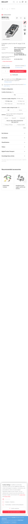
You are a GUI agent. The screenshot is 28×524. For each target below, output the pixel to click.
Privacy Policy (7, 496)
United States (6, 522)
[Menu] (25, 2)
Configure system (8, 82)
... (7, 8)
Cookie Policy (22, 494)
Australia (14, 522)
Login (7, 65)
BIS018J (13, 8)
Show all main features (7, 61)
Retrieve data (19, 67)
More (25, 127)
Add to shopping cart (19, 71)
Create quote (15, 74)
